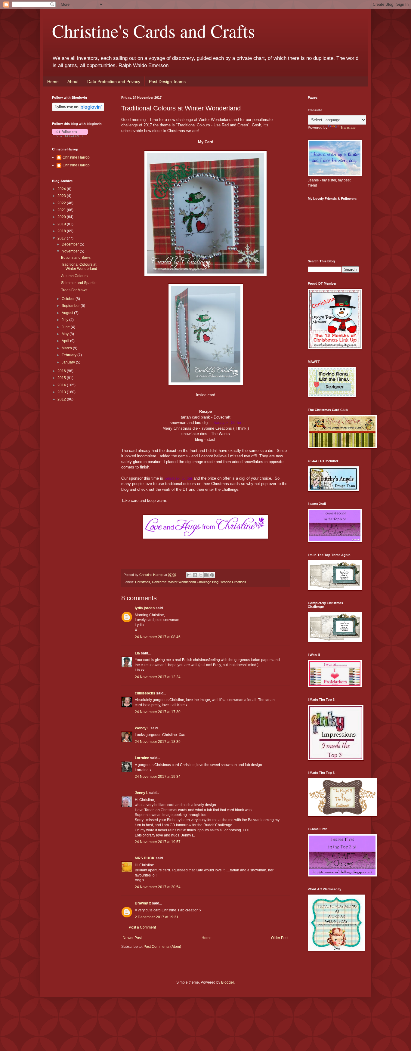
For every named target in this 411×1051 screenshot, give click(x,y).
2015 (62, 378)
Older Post (279, 938)
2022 (62, 203)
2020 (62, 217)
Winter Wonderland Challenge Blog (193, 582)
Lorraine (142, 758)
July (65, 320)
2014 (62, 385)
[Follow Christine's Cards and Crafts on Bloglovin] (78, 110)
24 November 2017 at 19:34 (158, 776)
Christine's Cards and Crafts (153, 31)
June (66, 327)
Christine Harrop (76, 157)
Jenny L (141, 793)
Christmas (142, 582)
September (71, 306)
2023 (62, 196)
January (69, 362)
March (67, 348)
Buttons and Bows (76, 257)
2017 (62, 238)
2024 (62, 189)
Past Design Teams (167, 81)
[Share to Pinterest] (212, 575)
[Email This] (189, 575)
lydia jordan (145, 608)
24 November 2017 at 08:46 (158, 637)
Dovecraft (159, 582)
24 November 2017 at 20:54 (158, 887)
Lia (137, 653)
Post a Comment (142, 927)
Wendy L (142, 728)
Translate (348, 127)
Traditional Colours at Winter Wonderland (79, 266)
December (71, 244)
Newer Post (132, 938)
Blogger (227, 982)
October (69, 299)
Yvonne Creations (233, 582)
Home (53, 81)
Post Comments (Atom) (162, 946)
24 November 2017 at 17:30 (158, 712)
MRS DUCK (145, 858)
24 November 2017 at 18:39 (158, 742)
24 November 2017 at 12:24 (158, 677)
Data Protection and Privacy (113, 81)
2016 (62, 371)
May (66, 334)
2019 (62, 224)
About (73, 81)
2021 (62, 210)
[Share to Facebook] (206, 575)
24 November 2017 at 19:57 (158, 842)
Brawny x (143, 903)
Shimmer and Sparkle (79, 283)
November (71, 251)
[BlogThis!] (195, 575)
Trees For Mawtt (74, 290)
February (69, 355)
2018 (62, 231)
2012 (62, 399)
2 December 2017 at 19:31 (156, 917)
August (68, 313)
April (66, 341)
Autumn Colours (74, 276)
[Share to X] (201, 575)
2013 (62, 392)
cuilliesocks (145, 693)
